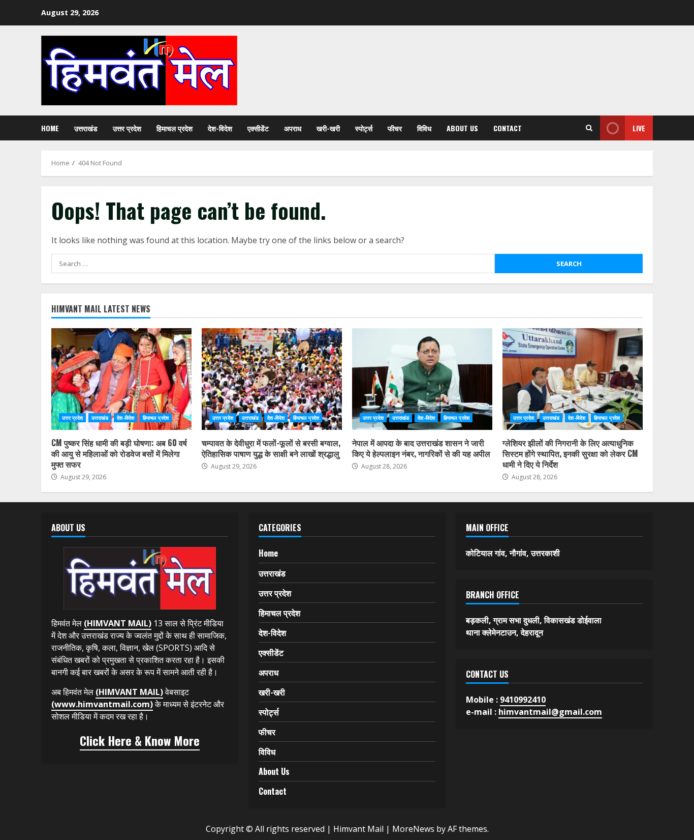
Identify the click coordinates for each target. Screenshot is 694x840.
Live (639, 128)
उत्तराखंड (86, 128)
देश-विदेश (220, 128)
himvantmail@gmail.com (550, 711)
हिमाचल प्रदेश (174, 128)
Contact (507, 128)
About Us (462, 128)
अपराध (292, 128)
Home (50, 128)
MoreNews (413, 828)
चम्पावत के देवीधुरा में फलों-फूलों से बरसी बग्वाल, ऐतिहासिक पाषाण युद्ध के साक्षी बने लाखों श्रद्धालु (272, 379)
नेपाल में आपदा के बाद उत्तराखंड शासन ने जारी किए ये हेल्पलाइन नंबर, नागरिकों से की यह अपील (422, 379)
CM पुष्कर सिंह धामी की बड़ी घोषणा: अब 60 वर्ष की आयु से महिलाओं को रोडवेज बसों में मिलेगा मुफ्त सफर (121, 379)
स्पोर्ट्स (363, 128)
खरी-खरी (328, 128)
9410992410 (523, 699)
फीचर (395, 128)
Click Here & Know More (140, 740)
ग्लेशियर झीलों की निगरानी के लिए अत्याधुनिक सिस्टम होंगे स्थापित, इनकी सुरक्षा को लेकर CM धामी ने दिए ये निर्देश (572, 379)
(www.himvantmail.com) (102, 704)
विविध (424, 128)
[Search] (589, 128)
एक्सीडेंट (258, 128)
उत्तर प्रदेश (127, 128)
